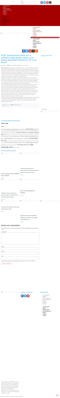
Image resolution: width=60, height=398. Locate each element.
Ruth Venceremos (5, 67)
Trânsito (18, 147)
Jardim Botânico (9, 138)
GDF (22, 136)
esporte (12, 136)
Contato (5, 14)
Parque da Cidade (10, 142)
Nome (3, 246)
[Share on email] (7, 123)
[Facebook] (42, 2)
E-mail (3, 251)
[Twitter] (44, 2)
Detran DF (20, 132)
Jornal (26, 138)
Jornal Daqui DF (6, 5)
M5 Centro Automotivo (23, 140)
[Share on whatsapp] (5, 123)
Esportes (5, 12)
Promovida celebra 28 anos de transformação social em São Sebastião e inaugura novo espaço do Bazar (29, 170)
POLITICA (24, 142)
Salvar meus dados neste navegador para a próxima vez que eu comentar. (18, 260)
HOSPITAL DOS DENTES (30, 136)
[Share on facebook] (1, 123)
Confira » (3, 178)
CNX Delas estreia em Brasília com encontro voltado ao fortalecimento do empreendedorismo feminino (9, 195)
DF (27, 132)
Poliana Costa (18, 104)
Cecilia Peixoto (13, 130)
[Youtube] (47, 2)
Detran (14, 132)
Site (2, 256)
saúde (3, 144)
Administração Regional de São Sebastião (10, 129)
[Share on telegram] (6, 123)
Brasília (29, 129)
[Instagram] (50, 2)
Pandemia (3, 142)
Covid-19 (32, 130)
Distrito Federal (6, 8)
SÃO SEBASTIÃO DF (23, 144)
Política (4, 11)
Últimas (4, 7)
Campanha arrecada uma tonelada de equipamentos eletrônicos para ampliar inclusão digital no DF (29, 217)
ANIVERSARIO (23, 129)
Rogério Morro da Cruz (32, 142)
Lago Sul (16, 140)
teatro (14, 147)
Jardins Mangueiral (19, 138)
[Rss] (36, 51)
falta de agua (17, 136)
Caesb (36, 129)
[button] (30, 15)
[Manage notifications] (57, 395)
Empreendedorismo (7, 9)
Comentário (4, 231)
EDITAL (6, 134)
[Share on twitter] (2, 123)
